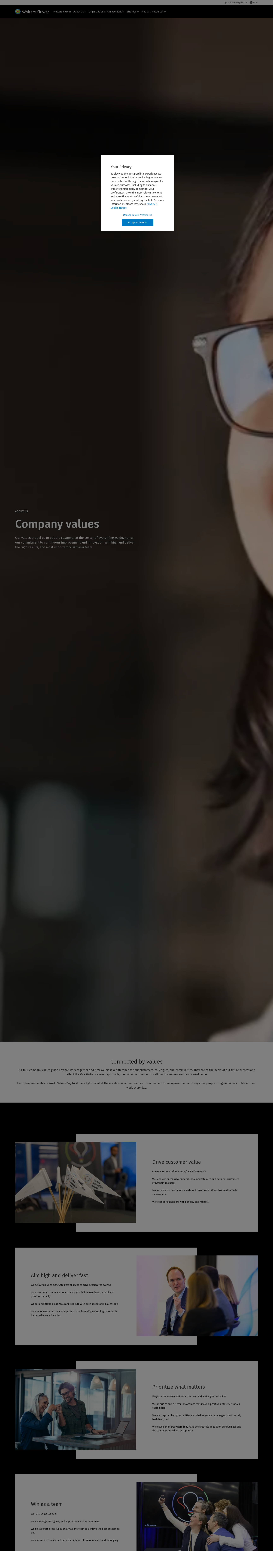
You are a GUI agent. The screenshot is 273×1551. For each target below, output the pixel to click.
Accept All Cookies (137, 222)
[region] (137, 193)
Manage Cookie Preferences (137, 215)
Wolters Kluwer (62, 11)
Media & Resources (152, 11)
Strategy (131, 11)
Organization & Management (105, 11)
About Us (78, 11)
